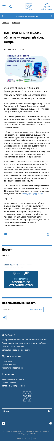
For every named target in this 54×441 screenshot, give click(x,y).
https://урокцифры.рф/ (32, 193)
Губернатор (7, 361)
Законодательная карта (13, 379)
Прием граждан (9, 382)
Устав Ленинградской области (16, 349)
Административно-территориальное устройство (24, 343)
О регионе (8, 335)
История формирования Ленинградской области (24, 339)
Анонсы (5, 255)
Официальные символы (13, 346)
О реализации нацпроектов (27, 16)
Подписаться (36, 309)
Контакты (8, 374)
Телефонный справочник (13, 385)
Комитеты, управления (12, 367)
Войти (35, 438)
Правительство (9, 364)
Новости (16, 22)
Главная (5, 22)
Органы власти (11, 356)
